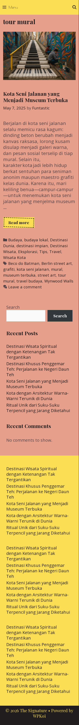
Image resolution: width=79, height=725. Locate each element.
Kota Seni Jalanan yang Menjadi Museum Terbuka (35, 96)
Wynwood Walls (58, 281)
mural (56, 269)
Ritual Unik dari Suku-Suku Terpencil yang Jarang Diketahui (38, 407)
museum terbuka (19, 275)
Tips (43, 251)
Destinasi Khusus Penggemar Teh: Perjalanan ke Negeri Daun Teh (37, 369)
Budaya (15, 239)
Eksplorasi (27, 251)
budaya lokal (36, 239)
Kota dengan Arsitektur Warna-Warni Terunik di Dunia (37, 395)
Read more (21, 223)
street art (47, 275)
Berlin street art (56, 263)
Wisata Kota (14, 257)
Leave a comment (25, 286)
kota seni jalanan (33, 269)
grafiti (8, 269)
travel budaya (29, 281)
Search (13, 307)
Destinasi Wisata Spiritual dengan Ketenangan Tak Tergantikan (31, 351)
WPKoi (39, 716)
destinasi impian (32, 245)
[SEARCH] (74, 7)
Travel (55, 251)
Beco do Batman (23, 263)
